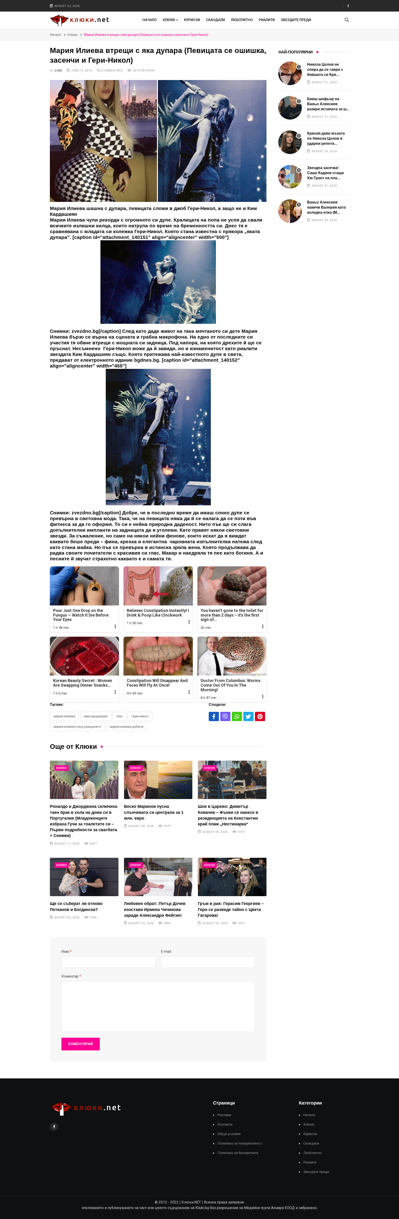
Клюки (169, 20)
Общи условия (229, 1134)
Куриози (192, 20)
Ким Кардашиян (96, 716)
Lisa (58, 70)
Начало (149, 20)
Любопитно (242, 20)
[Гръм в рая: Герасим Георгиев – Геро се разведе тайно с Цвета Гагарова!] (232, 877)
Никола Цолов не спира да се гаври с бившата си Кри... (325, 69)
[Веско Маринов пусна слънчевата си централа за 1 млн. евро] (158, 780)
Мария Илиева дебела (126, 726)
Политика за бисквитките (238, 1153)
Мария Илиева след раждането (77, 726)
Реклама (224, 1115)
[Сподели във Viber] (225, 716)
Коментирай (80, 1044)
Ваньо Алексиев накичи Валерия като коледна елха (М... (326, 207)
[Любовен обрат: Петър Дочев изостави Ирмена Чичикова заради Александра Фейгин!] (158, 877)
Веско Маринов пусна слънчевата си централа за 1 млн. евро (154, 812)
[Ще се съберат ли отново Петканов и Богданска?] (84, 877)
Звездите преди (296, 20)
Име (66, 951)
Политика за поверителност (240, 1143)
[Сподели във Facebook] (214, 716)
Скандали (215, 20)
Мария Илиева (64, 716)
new (119, 716)
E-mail (166, 951)
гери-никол (139, 716)
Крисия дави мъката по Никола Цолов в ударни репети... (326, 138)
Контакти (225, 1124)
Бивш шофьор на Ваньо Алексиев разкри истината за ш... (328, 104)
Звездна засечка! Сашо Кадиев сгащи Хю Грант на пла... (325, 173)
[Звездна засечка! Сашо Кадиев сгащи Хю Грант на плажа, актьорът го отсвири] (290, 176)
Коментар (71, 976)
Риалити (267, 20)
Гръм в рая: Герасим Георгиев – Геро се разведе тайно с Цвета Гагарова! (231, 909)
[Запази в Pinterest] (260, 716)
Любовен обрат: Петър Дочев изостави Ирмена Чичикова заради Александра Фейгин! (154, 909)
